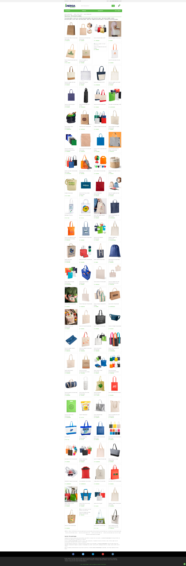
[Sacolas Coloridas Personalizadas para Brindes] (71, 161)
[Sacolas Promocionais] (85, 405)
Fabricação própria (75, 559)
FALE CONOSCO (118, 10)
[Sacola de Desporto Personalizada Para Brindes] (71, 383)
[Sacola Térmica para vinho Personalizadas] (85, 383)
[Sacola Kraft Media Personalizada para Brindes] (71, 28)
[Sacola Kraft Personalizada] (115, 294)
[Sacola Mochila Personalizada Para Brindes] (115, 250)
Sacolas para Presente (98, 503)
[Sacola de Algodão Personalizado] (115, 28)
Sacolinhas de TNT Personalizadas (115, 481)
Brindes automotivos (68, 558)
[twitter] (83, 554)
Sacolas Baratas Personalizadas (100, 281)
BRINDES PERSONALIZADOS (68, 14)
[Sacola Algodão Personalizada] (71, 294)
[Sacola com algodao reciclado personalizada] (115, 405)
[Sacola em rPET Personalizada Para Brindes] (100, 427)
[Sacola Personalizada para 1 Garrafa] (85, 95)
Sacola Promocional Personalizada (85, 303)
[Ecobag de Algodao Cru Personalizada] (115, 228)
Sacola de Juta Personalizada (70, 525)
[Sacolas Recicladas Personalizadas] (71, 250)
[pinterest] (103, 554)
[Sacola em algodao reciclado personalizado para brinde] (115, 272)
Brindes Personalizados (101, 564)
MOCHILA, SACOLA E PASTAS (78, 14)
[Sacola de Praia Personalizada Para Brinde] (85, 161)
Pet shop (115, 559)
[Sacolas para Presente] (100, 494)
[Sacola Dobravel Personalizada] (100, 161)
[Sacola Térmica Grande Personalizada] (100, 361)
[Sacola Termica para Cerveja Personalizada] (85, 494)
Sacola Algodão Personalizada (70, 303)
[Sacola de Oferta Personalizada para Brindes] (85, 139)
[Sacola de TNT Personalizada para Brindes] (100, 139)
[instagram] (113, 554)
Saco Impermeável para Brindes (85, 481)
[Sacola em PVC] (71, 427)
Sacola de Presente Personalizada (85, 259)
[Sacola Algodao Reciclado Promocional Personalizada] (115, 516)
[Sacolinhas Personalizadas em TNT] (115, 95)
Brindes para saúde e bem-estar (93, 558)
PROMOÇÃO (84, 10)
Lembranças (102, 559)
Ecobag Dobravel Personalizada (99, 481)
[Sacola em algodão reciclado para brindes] (100, 44)
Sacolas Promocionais (83, 414)
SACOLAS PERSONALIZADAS (87, 14)
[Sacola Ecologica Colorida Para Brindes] (100, 294)
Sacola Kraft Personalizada (114, 303)
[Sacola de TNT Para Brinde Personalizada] (71, 95)
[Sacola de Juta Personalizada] (71, 516)
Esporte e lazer (68, 559)
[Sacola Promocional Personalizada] (85, 294)
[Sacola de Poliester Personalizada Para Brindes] (85, 361)
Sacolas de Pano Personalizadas (100, 104)
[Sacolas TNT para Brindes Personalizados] (71, 272)
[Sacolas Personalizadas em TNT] (100, 28)
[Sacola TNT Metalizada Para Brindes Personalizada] (115, 139)
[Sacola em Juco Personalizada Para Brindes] (85, 28)
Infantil (87, 559)
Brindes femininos (76, 558)
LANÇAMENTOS (100, 10)
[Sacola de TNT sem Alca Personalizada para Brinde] (71, 139)
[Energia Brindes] (70, 5)
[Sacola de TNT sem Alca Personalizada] (71, 405)
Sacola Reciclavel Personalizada (85, 237)
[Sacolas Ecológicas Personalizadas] (100, 383)
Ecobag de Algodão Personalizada (100, 126)
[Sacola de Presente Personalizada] (85, 250)
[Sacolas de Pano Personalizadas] (100, 95)
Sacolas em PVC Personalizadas (99, 525)
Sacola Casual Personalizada (99, 259)
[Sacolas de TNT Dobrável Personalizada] (100, 228)
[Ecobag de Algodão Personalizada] (100, 117)
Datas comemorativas (103, 558)
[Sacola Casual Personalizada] (100, 250)
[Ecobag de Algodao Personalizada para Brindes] (115, 494)
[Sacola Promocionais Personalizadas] (85, 427)
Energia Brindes (86, 564)
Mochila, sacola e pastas (108, 559)
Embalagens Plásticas (69, 215)
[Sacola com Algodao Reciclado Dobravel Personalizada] (85, 509)
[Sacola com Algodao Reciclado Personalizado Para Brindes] (71, 228)
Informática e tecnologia (94, 559)
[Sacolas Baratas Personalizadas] (100, 272)
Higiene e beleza (82, 559)
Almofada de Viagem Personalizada (71, 481)
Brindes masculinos (83, 558)
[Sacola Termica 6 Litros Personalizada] (71, 494)
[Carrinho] (119, 6)
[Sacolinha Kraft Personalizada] (85, 117)
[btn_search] (113, 6)
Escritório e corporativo (112, 558)
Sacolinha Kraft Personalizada (85, 126)
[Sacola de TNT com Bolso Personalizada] (85, 272)
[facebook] (73, 554)
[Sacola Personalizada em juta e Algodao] (115, 161)
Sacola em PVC (67, 436)
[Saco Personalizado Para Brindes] (115, 383)
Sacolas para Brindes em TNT (99, 82)
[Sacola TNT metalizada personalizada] (100, 405)
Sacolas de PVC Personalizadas (85, 215)
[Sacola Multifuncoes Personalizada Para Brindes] (115, 361)
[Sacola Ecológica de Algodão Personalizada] (115, 117)
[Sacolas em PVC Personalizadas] (100, 516)
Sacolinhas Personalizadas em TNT (115, 104)
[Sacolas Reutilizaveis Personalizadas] (71, 361)
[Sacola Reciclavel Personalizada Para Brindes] (115, 427)
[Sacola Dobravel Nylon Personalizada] (71, 117)
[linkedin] (93, 554)
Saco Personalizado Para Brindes (115, 392)
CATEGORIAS (67, 10)
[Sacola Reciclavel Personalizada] (85, 228)
